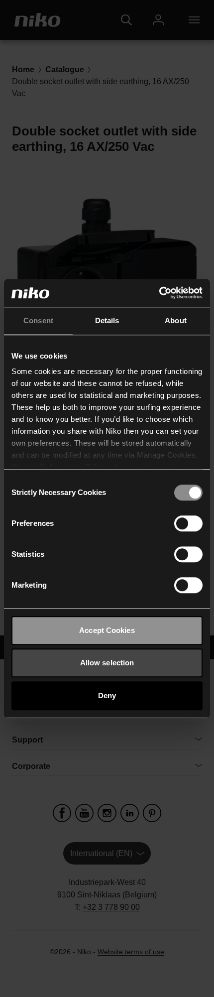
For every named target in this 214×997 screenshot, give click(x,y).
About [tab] (176, 320)
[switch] (188, 523)
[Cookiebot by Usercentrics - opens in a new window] (159, 292)
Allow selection (107, 662)
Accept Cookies (106, 630)
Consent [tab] (38, 320)
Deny (107, 695)
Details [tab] (107, 320)
